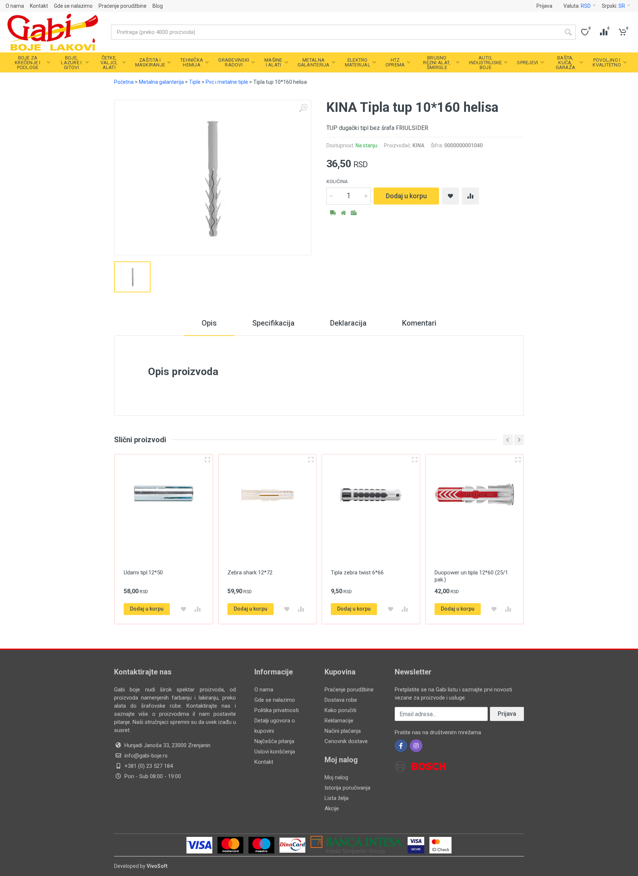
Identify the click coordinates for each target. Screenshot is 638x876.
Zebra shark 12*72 (249, 572)
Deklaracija (348, 323)
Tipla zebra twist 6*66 (357, 572)
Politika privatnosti (276, 710)
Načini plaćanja (343, 731)
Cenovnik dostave (346, 741)
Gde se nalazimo (73, 5)
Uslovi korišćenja (274, 751)
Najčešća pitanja (274, 741)
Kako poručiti (340, 710)
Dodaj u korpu (406, 196)
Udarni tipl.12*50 (143, 572)
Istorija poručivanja (347, 787)
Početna (124, 82)
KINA (418, 145)
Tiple (194, 82)
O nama (15, 5)
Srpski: (613, 6)
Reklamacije (339, 720)
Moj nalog (336, 777)
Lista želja (337, 798)
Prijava (544, 6)
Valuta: (577, 6)
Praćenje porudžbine (123, 5)
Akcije (332, 808)
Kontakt (39, 5)
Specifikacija (273, 323)
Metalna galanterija (161, 82)
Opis (209, 323)
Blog (157, 5)
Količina (337, 181)
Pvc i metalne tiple (227, 82)
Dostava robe (341, 700)
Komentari (419, 323)
